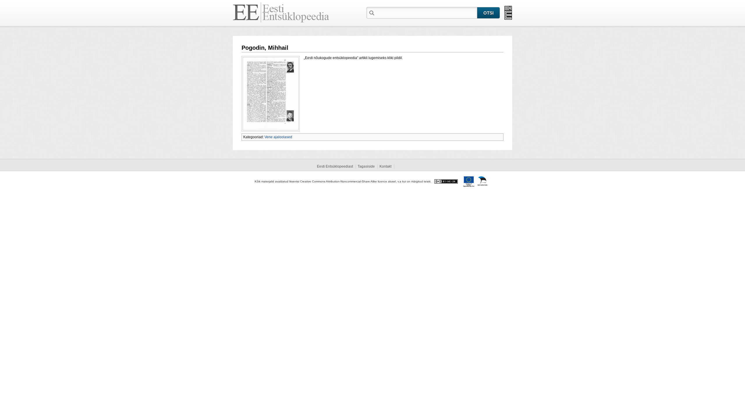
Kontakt (385, 166)
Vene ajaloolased (278, 137)
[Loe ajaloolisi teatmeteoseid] (508, 13)
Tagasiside (366, 166)
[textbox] (426, 12)
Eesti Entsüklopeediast (335, 166)
